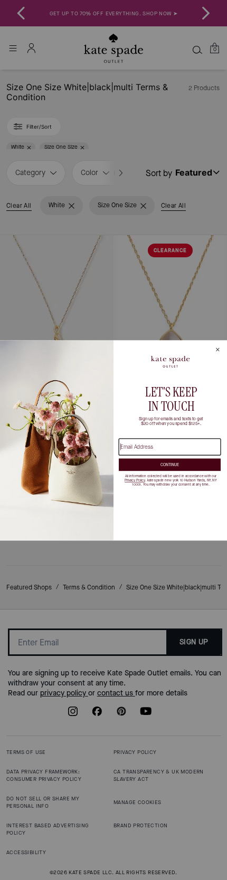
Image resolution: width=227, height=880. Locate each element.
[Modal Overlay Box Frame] (113, 440)
